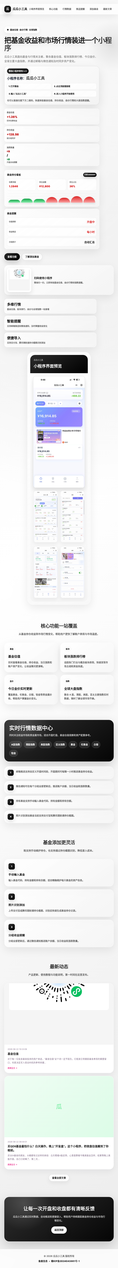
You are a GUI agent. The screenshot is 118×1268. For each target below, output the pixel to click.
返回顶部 (59, 1229)
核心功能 (53, 9)
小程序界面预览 (36, 9)
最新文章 (107, 9)
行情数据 (67, 9)
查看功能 (12, 256)
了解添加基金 (32, 256)
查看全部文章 (59, 1177)
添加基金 (94, 9)
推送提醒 (80, 9)
